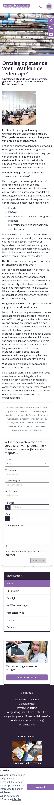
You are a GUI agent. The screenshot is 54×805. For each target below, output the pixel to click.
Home (10, 583)
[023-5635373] (40, 6)
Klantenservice (15, 612)
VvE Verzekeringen (17, 605)
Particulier (13, 590)
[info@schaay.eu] (51, 34)
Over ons (12, 620)
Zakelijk (11, 598)
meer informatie (27, 677)
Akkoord (40, 787)
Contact (11, 627)
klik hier (16, 799)
